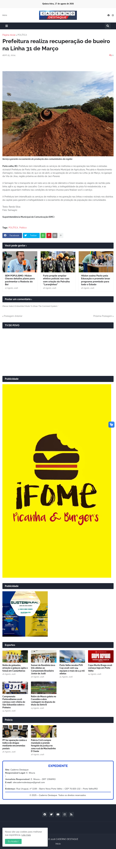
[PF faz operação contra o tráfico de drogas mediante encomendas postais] (15, 731)
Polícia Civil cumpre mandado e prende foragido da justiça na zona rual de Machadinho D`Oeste (43, 745)
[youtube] (58, 814)
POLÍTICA (22, 35)
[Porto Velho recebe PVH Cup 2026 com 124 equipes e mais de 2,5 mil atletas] (72, 656)
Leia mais (26, 835)
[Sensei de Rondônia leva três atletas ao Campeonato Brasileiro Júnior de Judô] (43, 656)
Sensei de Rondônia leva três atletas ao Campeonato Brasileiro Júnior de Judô (43, 669)
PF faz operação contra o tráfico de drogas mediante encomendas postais (14, 744)
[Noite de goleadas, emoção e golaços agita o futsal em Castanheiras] (15, 656)
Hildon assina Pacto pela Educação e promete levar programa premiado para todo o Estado (95, 280)
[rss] (71, 814)
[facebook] (109, 15)
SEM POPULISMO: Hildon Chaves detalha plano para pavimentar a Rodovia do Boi (20, 280)
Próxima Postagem (102, 316)
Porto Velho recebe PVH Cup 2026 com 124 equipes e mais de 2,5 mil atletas (72, 669)
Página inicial (8, 35)
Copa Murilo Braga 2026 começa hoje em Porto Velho (100, 668)
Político (23, 227)
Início (4, 15)
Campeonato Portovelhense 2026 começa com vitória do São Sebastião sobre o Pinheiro (13, 702)
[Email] (54, 235)
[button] (6, 26)
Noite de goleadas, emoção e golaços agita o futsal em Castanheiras (15, 668)
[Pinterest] (49, 235)
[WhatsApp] (43, 235)
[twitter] (51, 814)
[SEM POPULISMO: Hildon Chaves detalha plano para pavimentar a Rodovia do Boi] (20, 261)
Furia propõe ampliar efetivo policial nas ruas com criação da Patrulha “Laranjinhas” (56, 280)
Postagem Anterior (13, 316)
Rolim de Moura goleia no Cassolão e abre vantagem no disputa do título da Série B (43, 700)
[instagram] (113, 15)
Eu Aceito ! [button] (13, 841)
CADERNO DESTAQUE (67, 839)
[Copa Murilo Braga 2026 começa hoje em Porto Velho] (101, 656)
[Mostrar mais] (60, 235)
